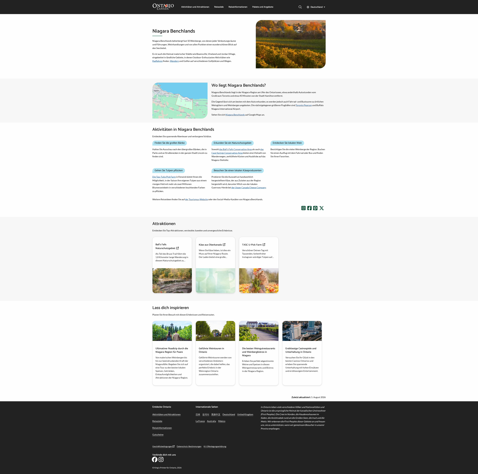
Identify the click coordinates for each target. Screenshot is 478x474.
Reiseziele (219, 7)
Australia (211, 421)
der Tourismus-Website (196, 199)
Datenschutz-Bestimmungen (189, 446)
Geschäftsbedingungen (162, 446)
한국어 (205, 414)
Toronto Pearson (304, 105)
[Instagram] (161, 460)
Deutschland (317, 7)
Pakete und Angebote (262, 7)
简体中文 (215, 414)
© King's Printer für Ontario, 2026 (166, 467)
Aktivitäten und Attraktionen (195, 7)
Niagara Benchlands (235, 114)
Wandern (174, 61)
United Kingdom (245, 414)
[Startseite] (163, 7)
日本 (198, 414)
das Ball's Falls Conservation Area (235, 149)
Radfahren (157, 61)
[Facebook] (154, 460)
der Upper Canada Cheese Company (248, 187)
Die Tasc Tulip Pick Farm (164, 176)
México (221, 421)
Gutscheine (157, 434)
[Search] (300, 7)
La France (200, 421)
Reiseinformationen (238, 7)
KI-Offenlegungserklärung (215, 446)
